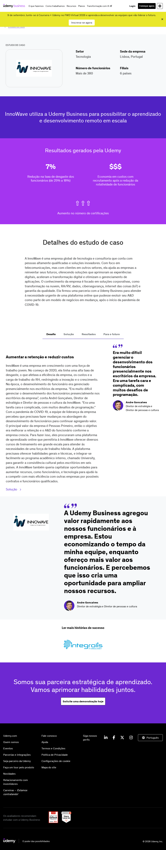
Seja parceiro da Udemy (17, 761)
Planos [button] (81, 6)
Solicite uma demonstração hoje (83, 701)
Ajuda (45, 742)
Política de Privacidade (55, 754)
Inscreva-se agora (81, 22)
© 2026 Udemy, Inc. (153, 841)
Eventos (8, 748)
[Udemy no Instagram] (131, 738)
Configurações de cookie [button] (56, 761)
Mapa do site (49, 767)
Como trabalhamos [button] (55, 6)
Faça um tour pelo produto (18, 767)
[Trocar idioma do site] (160, 6)
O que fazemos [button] (36, 6)
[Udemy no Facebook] (114, 738)
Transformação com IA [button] (98, 6)
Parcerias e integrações (17, 754)
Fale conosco (49, 735)
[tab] (51, 334)
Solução (12, 489)
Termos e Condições (53, 748)
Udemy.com (10, 735)
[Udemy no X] (122, 738)
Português (153, 737)
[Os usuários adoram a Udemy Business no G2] (65, 822)
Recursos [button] (71, 6)
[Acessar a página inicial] (26, 842)
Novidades (9, 773)
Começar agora (146, 6)
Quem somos (11, 742)
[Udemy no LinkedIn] (105, 738)
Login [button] (132, 6)
